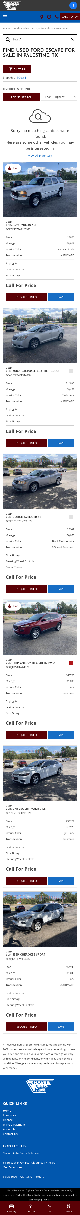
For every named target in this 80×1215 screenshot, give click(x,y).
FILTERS (19, 69)
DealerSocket (34, 1194)
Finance (8, 1120)
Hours (40, 1176)
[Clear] (21, 77)
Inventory (9, 1115)
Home (6, 28)
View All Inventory (40, 155)
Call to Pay (70, 16)
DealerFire (8, 1194)
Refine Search (21, 97)
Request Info (26, 297)
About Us (9, 1129)
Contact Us (10, 1134)
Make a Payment (14, 1124)
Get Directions (12, 1167)
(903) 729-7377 (22, 1176)
